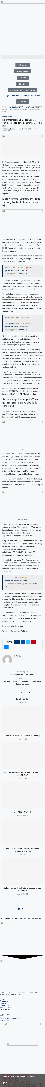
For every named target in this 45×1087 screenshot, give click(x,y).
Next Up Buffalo (22, 699)
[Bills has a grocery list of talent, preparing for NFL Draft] (22, 755)
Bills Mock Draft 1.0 (22, 812)
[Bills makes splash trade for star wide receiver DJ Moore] (22, 832)
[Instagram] (9, 986)
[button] (22, 57)
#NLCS (31, 268)
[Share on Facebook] (23, 642)
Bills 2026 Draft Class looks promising (23, 736)
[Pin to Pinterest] (33, 642)
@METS (12, 323)
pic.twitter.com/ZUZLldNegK (16, 580)
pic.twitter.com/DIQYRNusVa (16, 326)
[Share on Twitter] (28, 642)
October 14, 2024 (24, 274)
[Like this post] (17, 642)
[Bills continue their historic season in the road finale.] (22, 871)
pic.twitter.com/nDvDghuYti (16, 271)
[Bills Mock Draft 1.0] (22, 795)
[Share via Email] (6, 647)
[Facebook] (3, 986)
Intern (12, 129)
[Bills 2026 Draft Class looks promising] (22, 719)
